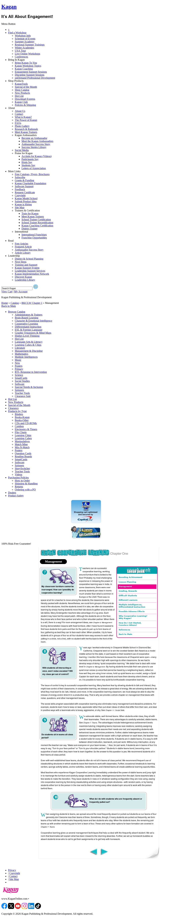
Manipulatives (22, 441)
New (17, 363)
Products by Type (17, 411)
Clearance (13, 408)
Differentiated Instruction (28, 326)
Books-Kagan (22, 417)
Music (18, 359)
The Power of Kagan (26, 120)
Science (19, 375)
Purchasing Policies (18, 477)
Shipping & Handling (26, 483)
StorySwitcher (22, 468)
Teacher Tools (22, 393)
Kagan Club (21, 102)
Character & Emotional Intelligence (33, 320)
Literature (20, 347)
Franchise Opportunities (34, 237)
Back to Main (8, 306)
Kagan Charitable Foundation (30, 183)
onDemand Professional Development (35, 77)
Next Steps (20, 261)
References (124, 630)
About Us (20, 111)
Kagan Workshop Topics (28, 65)
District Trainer (29, 228)
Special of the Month (26, 86)
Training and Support (26, 264)
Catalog (15, 303)
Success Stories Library (34, 147)
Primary (19, 369)
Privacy (12, 870)
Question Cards (23, 453)
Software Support (24, 186)
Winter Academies (24, 47)
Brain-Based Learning (26, 317)
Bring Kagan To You (26, 62)
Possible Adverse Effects (132, 611)
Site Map (19, 207)
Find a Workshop (17, 32)
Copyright (20, 195)
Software (19, 384)
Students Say (28, 165)
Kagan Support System (27, 267)
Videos (18, 474)
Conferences (21, 56)
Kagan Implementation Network (32, 273)
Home (4, 303)
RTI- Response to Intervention (31, 372)
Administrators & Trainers (28, 314)
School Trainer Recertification (37, 222)
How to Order (22, 480)
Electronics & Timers (26, 429)
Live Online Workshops (27, 53)
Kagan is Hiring (23, 204)
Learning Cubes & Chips (28, 344)
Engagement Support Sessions (31, 71)
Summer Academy (24, 41)
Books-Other (22, 420)
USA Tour (20, 50)
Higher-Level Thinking (27, 335)
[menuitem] (89, 29)
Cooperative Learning (26, 323)
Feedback (20, 189)
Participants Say (30, 159)
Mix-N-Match (22, 447)
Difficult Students (128, 596)
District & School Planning (29, 258)
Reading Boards (23, 456)
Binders (19, 414)
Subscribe (20, 177)
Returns (19, 486)
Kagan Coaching (24, 68)
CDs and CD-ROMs (26, 423)
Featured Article (23, 246)
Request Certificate (25, 192)
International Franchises (34, 234)
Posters (18, 366)
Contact (19, 114)
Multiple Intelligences (26, 356)
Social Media (22, 150)
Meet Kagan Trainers (26, 132)
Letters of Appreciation (34, 168)
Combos (19, 426)
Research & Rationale (26, 129)
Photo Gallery (22, 126)
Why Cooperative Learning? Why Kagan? (133, 617)
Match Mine (21, 444)
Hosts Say (27, 162)
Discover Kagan (23, 276)
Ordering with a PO (25, 489)
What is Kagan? (23, 117)
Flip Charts (21, 432)
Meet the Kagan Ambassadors (37, 141)
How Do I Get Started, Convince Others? (130, 624)
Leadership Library (25, 279)
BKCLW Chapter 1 (32, 303)
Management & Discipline (29, 350)
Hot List (19, 95)
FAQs (18, 123)
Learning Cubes (23, 438)
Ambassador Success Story (36, 144)
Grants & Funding (24, 180)
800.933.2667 (37, 898)
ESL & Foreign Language (28, 329)
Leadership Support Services (30, 270)
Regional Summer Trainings (30, 44)
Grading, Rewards (128, 591)
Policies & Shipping (25, 105)
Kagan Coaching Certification (37, 225)
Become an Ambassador (34, 138)
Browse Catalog (16, 311)
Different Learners (128, 600)
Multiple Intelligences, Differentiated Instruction (132, 606)
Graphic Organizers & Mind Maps (33, 332)
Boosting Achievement (130, 577)
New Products (22, 92)
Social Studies (22, 381)
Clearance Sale (23, 396)
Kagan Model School (26, 198)
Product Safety (16, 495)
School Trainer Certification (36, 219)
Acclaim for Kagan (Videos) (37, 156)
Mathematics (21, 353)
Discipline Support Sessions (29, 74)
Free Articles (21, 243)
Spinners (19, 390)
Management (125, 586)
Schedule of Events (25, 38)
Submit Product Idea (25, 201)
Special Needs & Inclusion (29, 387)
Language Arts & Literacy (28, 341)
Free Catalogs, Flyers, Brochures (32, 174)
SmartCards (21, 378)
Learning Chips (23, 435)
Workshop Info (23, 35)
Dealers (12, 492)
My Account (20, 291)
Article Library (23, 252)
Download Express (25, 98)
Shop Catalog (22, 89)
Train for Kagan (30, 213)
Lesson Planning (127, 582)
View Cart (6, 291)
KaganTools (21, 83)
